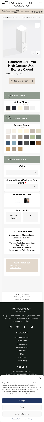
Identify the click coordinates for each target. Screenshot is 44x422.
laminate (26, 299)
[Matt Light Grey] (26, 108)
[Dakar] (32, 131)
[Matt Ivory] (20, 108)
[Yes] (26, 200)
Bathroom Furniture (13, 18)
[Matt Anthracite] (8, 108)
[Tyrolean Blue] (8, 143)
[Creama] (26, 131)
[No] (17, 200)
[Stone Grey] (20, 137)
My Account (22, 344)
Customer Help (22, 347)
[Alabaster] (20, 131)
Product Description (19, 81)
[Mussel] (38, 131)
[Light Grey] (14, 137)
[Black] (32, 143)
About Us (22, 357)
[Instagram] (10, 327)
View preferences (22, 414)
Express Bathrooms (28, 18)
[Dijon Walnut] (38, 143)
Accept (22, 400)
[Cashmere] (8, 137)
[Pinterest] (17, 327)
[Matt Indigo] (14, 108)
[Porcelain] (14, 131)
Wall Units (26, 297)
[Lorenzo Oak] (14, 149)
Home (4, 18)
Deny (22, 407)
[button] (40, 378)
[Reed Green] (38, 137)
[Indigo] (20, 143)
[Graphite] (26, 143)
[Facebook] (24, 327)
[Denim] (14, 143)
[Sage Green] (32, 137)
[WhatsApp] (31, 327)
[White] (8, 131)
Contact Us (22, 351)
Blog (22, 354)
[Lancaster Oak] (8, 149)
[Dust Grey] (26, 137)
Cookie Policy (16, 419)
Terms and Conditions (22, 337)
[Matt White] (32, 108)
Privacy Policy (27, 419)
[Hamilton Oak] (20, 149)
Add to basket (20, 265)
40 (21, 299)
